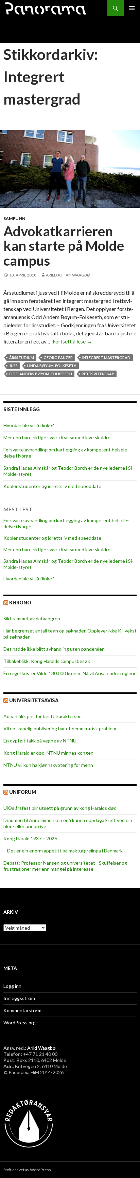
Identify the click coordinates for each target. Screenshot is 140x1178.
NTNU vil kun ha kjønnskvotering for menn (48, 765)
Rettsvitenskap (98, 374)
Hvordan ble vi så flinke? (28, 425)
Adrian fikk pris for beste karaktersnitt (43, 716)
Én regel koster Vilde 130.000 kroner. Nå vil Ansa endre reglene (70, 673)
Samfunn (14, 218)
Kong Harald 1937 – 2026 (30, 838)
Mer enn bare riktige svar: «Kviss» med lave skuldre (56, 437)
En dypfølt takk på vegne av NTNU (39, 740)
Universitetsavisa (33, 700)
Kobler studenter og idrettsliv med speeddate (52, 486)
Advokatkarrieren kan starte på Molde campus (63, 246)
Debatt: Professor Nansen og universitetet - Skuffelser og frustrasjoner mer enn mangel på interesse (65, 866)
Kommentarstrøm (22, 1010)
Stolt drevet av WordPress (27, 1169)
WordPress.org (19, 1022)
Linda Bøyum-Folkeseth (51, 365)
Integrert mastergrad (106, 357)
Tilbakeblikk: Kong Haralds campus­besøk (46, 661)
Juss (13, 365)
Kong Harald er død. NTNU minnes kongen (48, 753)
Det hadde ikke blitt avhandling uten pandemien (54, 649)
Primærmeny (132, 8)
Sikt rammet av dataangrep (31, 618)
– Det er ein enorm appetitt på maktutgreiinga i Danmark (63, 850)
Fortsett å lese (72, 341)
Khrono (20, 602)
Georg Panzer (58, 357)
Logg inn (12, 986)
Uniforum (22, 792)
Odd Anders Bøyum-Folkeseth (40, 374)
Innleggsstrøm (19, 998)
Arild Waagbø (41, 1048)
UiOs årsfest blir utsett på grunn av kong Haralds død (60, 808)
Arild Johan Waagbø (68, 274)
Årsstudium (21, 357)
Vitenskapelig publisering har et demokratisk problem (59, 728)
